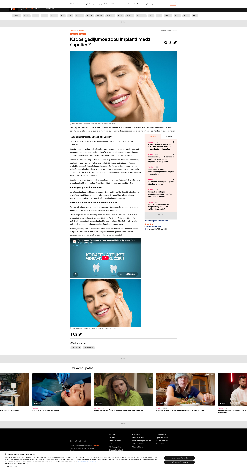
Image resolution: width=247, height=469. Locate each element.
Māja (70, 16)
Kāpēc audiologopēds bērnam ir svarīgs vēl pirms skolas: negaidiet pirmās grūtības (161, 159)
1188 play (29, 8)
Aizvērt (172, 4)
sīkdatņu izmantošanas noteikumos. (88, 461)
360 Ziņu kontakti (162, 441)
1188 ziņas (73, 30)
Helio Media (160, 444)
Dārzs (195, 16)
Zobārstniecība (88, 348)
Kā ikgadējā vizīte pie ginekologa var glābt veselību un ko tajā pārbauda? (160, 194)
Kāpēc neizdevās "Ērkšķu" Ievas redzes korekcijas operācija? (57, 410)
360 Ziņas (17, 16)
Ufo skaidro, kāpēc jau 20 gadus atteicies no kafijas (161, 183)
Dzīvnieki (99, 16)
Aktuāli (120, 16)
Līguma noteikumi (162, 438)
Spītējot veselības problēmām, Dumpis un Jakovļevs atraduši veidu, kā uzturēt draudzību (160, 146)
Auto (159, 16)
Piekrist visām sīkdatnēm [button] (179, 458)
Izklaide (26, 16)
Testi (62, 16)
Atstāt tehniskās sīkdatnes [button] (179, 462)
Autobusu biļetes (138, 444)
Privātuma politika (115, 447)
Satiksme (50, 8)
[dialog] (123, 460)
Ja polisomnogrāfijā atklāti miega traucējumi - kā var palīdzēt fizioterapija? (158, 206)
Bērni (151, 16)
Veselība (54, 16)
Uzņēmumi (39, 8)
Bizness (186, 16)
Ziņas (21, 8)
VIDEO (82, 34)
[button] (82, 463)
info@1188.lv (96, 445)
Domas (44, 16)
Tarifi (110, 444)
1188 (74, 435)
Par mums (112, 435)
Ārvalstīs (89, 16)
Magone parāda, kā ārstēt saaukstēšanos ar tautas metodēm (118, 410)
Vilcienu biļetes (137, 447)
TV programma (161, 435)
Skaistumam (141, 16)
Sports (177, 16)
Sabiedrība (110, 16)
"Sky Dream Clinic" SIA (153, 227)
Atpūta (36, 16)
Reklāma (112, 438)
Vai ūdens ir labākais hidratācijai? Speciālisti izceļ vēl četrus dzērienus (161, 171)
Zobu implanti (76, 348)
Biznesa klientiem (115, 441)
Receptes (79, 16)
